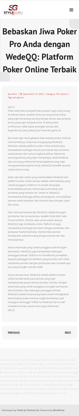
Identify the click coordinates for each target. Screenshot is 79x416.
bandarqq (65, 384)
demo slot (32, 368)
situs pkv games (31, 364)
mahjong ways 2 (10, 372)
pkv (9, 368)
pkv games (18, 97)
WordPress (58, 410)
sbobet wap (16, 380)
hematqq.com (69, 380)
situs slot (34, 388)
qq (55, 384)
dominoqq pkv (35, 360)
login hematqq (43, 384)
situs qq (68, 360)
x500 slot (46, 368)
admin (14, 93)
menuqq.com (7, 360)
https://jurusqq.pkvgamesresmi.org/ (47, 393)
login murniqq (25, 384)
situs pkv (46, 364)
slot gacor (59, 364)
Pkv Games (61, 93)
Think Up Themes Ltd (28, 410)
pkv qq (21, 360)
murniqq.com (51, 380)
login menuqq (7, 384)
